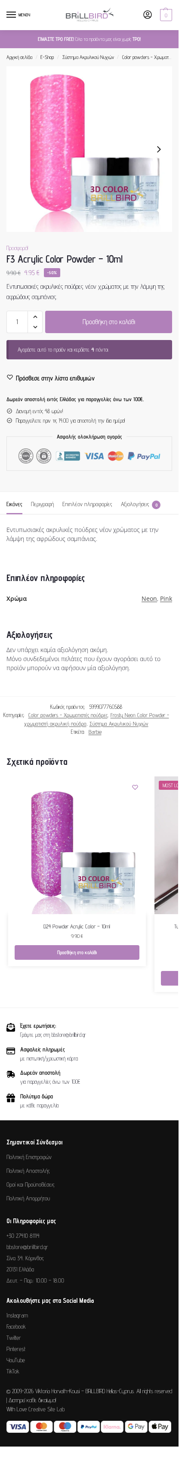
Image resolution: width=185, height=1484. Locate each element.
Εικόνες (14, 504)
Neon (149, 598)
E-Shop (47, 57)
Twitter (13, 1337)
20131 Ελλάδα (20, 1269)
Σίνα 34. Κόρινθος (25, 1258)
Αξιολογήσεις (139, 504)
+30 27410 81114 (23, 1235)
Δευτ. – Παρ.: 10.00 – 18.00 (35, 1280)
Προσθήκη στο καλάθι (109, 322)
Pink (166, 598)
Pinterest (15, 1348)
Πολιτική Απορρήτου (28, 1198)
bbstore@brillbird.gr (27, 1246)
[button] (165, 15)
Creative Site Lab (46, 1409)
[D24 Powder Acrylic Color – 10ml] (77, 845)
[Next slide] (159, 149)
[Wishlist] (135, 787)
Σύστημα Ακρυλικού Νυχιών (88, 57)
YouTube (15, 1360)
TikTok (12, 1371)
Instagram (17, 1315)
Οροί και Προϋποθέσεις (30, 1184)
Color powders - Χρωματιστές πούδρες (68, 714)
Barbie (95, 731)
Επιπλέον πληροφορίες (87, 504)
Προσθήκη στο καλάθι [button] (77, 952)
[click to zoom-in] (89, 149)
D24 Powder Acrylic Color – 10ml (76, 926)
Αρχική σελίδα (19, 57)
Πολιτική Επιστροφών (29, 1156)
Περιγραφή (42, 504)
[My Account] (147, 15)
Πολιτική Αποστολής (28, 1170)
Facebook (16, 1326)
